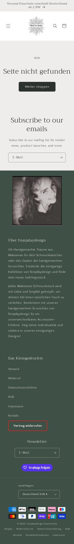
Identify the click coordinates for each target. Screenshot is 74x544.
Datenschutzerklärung (49, 529)
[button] (8, 26)
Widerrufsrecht (24, 529)
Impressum (15, 406)
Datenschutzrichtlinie (22, 387)
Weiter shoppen (37, 86)
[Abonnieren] (61, 157)
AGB (11, 397)
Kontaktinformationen (37, 535)
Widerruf (14, 378)
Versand (13, 369)
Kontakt (13, 415)
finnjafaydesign (35, 524)
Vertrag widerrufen (28, 425)
